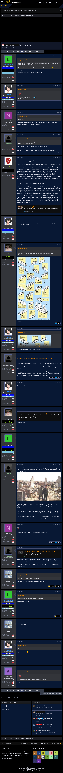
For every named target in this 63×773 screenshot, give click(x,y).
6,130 (13, 102)
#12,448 (59, 328)
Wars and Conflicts (40, 727)
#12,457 (59, 591)
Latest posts (36, 702)
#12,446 (59, 218)
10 (10, 102)
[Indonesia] (3, 45)
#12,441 (59, 56)
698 (37, 52)
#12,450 (59, 382)
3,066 (13, 76)
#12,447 (59, 244)
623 (22, 52)
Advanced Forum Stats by (31, 768)
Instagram (5, 709)
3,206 (13, 261)
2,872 (13, 174)
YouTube (4, 708)
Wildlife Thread (44, 712)
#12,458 (59, 621)
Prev (4, 52)
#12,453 (59, 464)
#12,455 (59, 547)
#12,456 (59, 571)
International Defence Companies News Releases (48, 709)
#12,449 (59, 355)
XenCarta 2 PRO (25, 770)
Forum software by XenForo (31, 767)
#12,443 (59, 112)
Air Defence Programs (43, 730)
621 (14, 52)
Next (41, 52)
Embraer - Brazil (39, 6)
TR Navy (38, 721)
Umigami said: (21, 60)
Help (52, 743)
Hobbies (38, 715)
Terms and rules (35, 743)
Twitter (4, 706)
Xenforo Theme (31, 769)
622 (18, 52)
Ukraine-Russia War (44, 724)
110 (13, 681)
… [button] (10, 52)
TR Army (38, 734)
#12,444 (59, 135)
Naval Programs (46, 718)
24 (10, 174)
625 (30, 52)
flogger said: (21, 595)
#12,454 (59, 524)
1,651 (13, 148)
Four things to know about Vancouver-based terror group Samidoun (43, 551)
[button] (2, 2)
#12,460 (59, 668)
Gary (4, 47)
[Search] (56, 2)
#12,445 (59, 157)
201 (13, 125)
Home (57, 743)
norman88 (8, 121)
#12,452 (59, 435)
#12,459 (59, 641)
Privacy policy (44, 743)
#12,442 (59, 85)
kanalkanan (8, 676)
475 (13, 584)
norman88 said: (22, 89)
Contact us (25, 743)
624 (26, 52)
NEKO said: (21, 332)
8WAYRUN (39, 770)
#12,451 (59, 409)
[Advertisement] (31, 29)
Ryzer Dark (8, 743)
